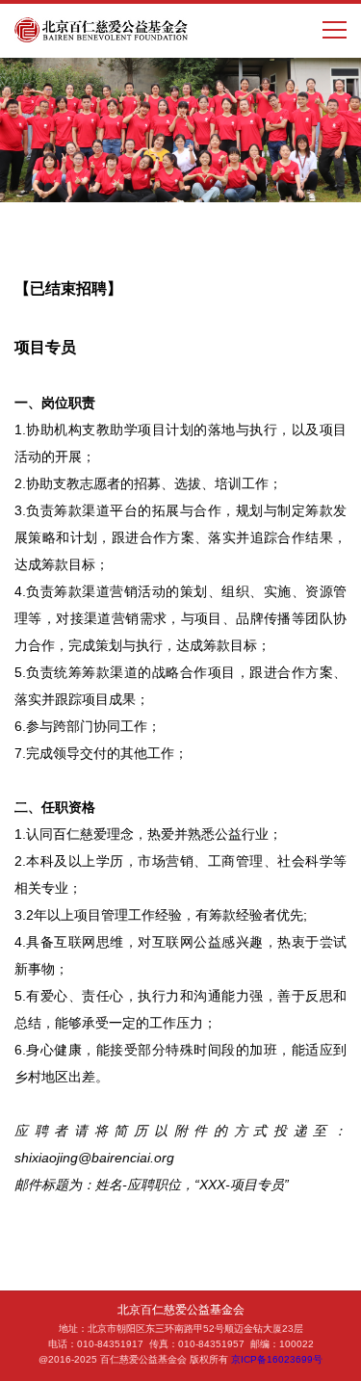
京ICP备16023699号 (276, 1359)
